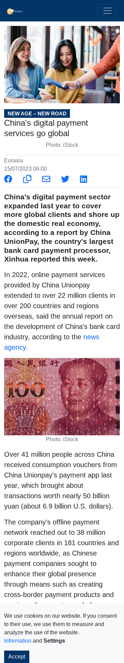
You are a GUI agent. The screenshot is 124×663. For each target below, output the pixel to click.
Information (17, 641)
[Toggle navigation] (107, 11)
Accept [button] (16, 657)
